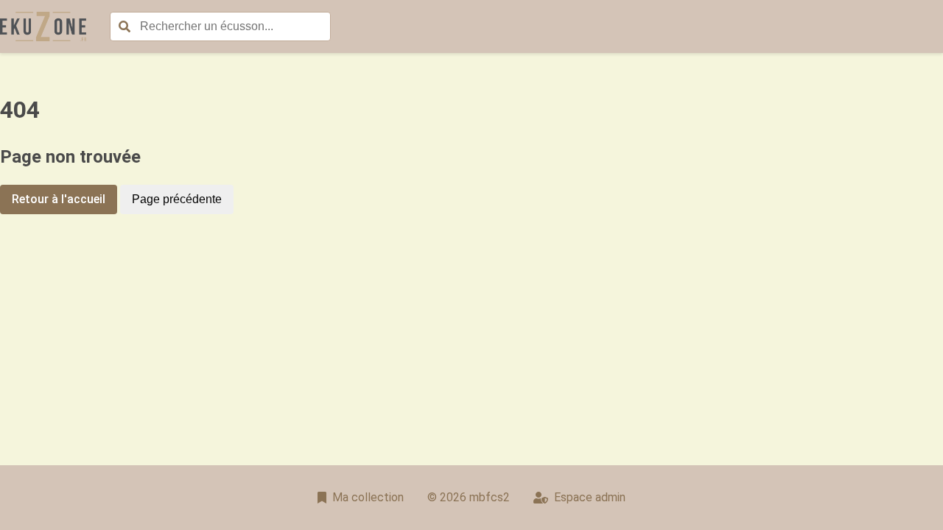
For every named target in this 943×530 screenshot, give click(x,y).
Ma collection (368, 497)
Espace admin (589, 497)
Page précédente (177, 199)
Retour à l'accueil (58, 199)
